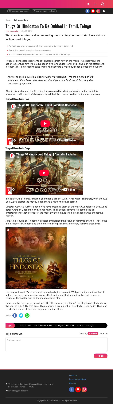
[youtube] (93, 11)
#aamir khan (25, 325)
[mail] (104, 11)
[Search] (102, 4)
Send (100, 356)
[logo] (14, 4)
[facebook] (87, 11)
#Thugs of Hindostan (64, 325)
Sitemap (72, 383)
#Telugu (89, 325)
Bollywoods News (21, 20)
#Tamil (80, 325)
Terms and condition (77, 379)
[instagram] (98, 11)
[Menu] (95, 4)
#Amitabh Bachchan (43, 325)
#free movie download (18, 11)
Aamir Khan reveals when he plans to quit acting (30, 50)
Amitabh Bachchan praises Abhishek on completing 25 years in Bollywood (41, 46)
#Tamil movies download (44, 11)
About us (73, 375)
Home (8, 20)
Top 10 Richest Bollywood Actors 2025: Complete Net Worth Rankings (39, 54)
